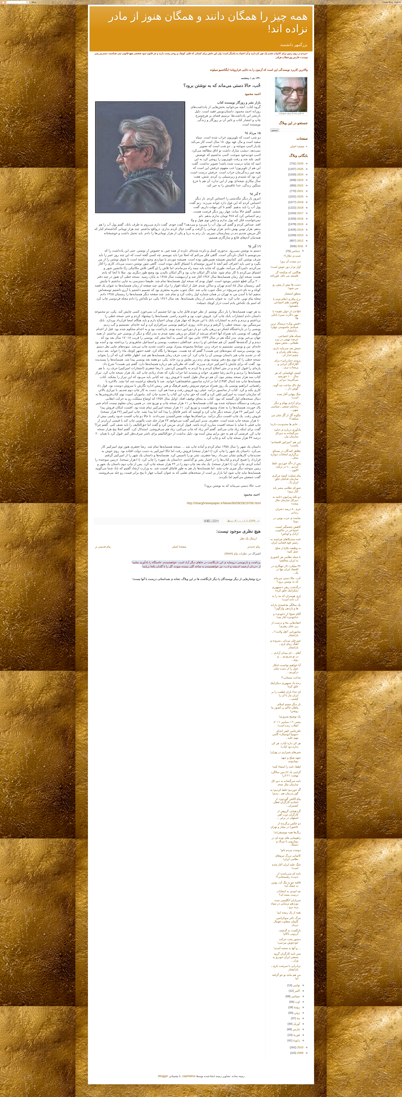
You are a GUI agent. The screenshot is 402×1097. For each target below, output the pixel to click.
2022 (299, 185)
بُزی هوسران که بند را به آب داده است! (286, 597)
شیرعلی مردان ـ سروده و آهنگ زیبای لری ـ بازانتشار (285, 644)
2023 (299, 180)
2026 (299, 163)
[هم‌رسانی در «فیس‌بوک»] (208, 520)
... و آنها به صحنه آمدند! (287, 948)
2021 (299, 191)
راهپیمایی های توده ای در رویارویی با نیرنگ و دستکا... (286, 841)
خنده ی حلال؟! (292, 255)
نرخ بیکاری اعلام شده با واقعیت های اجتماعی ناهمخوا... (287, 302)
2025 (299, 169)
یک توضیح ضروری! (290, 716)
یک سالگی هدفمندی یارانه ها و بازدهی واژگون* (286, 606)
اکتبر (297, 990)
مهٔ (298, 1018)
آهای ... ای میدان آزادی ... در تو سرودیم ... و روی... (286, 656)
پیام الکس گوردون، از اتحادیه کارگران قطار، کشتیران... (287, 802)
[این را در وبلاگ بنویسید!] (214, 520)
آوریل (296, 1023)
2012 (299, 240)
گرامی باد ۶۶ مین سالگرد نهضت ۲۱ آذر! (286, 774)
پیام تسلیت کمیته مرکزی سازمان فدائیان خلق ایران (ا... (286, 479)
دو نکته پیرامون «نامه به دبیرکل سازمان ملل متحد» (287, 500)
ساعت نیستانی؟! (291, 677)
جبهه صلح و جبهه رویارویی (291, 759)
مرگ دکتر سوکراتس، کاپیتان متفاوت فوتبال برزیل (287, 921)
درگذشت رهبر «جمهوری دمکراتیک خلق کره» (286, 589)
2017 (299, 213)
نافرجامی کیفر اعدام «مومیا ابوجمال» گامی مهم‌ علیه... (286, 734)
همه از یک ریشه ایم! (289, 912)
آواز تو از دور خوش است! (286, 266)
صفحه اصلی (297, 146)
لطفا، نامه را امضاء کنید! (286, 766)
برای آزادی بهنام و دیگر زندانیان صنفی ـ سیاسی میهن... (286, 406)
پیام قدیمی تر (103, 546)
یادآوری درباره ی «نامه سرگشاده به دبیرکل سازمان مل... (287, 433)
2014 (299, 229)
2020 (299, 196)
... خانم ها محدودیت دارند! (285, 424)
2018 (299, 207)
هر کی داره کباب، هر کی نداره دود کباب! (286, 745)
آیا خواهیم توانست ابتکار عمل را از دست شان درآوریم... (287, 668)
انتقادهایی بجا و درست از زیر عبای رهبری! (286, 624)
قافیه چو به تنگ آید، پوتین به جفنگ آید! (286, 884)
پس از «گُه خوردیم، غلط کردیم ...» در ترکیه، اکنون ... (286, 467)
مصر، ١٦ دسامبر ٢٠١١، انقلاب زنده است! (287, 723)
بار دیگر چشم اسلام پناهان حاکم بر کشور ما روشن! (286, 708)
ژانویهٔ (296, 1040)
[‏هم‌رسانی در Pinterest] (205, 520)
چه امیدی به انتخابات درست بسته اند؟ (289, 893)
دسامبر (295, 251)
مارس (296, 1029)
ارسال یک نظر (248, 538)
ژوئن (296, 1012)
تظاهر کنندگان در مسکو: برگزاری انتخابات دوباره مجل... (286, 454)
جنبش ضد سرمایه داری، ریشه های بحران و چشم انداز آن (286, 352)
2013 (299, 235)
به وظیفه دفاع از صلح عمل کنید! (288, 549)
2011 (300, 246)
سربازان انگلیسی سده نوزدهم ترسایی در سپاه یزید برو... (286, 904)
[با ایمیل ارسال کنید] (217, 520)
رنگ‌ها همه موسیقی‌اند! (287, 832)
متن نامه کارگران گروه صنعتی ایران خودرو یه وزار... (287, 957)
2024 (299, 174)
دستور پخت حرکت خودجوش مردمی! (289, 941)
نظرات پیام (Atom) (236, 553)
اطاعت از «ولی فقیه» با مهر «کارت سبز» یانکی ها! (286, 315)
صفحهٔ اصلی (179, 546)
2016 (299, 218)
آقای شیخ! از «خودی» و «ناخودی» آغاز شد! (287, 615)
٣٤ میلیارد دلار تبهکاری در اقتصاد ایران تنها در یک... (286, 569)
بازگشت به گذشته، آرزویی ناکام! (290, 932)
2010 (299, 1047)
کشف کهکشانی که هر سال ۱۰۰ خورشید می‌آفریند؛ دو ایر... (288, 376)
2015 (299, 224)
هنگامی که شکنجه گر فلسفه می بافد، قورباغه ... (285, 276)
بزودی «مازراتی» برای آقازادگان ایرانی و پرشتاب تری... (287, 364)
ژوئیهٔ (296, 1007)
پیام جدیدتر (253, 546)
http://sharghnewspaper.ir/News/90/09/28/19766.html (224, 503)
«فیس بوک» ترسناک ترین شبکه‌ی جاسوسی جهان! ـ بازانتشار (286, 327)
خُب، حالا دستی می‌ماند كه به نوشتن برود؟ (287, 580)
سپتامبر (295, 996)
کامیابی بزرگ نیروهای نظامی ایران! (288, 857)
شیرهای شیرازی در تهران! (285, 752)
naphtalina (188, 1076)
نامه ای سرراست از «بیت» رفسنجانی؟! (288, 875)
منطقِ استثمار (292, 293)
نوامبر (296, 985)
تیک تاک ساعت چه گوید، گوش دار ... (286, 387)
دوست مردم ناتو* (290, 850)
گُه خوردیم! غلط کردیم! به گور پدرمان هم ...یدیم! (285, 791)
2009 (299, 1052)
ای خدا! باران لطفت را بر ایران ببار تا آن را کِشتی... (286, 695)
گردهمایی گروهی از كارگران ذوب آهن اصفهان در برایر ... (289, 814)
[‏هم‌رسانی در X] (211, 520)
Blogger (163, 1076)
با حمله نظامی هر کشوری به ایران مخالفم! (285, 558)
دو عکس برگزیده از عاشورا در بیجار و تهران (286, 825)
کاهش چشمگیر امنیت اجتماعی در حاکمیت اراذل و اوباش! (288, 530)
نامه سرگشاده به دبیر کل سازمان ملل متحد (286, 782)
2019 (299, 202)
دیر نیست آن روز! (290, 261)
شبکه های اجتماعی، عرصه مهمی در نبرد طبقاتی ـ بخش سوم (288, 339)
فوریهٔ (296, 1034)
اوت (297, 1001)
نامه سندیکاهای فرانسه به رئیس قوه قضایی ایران (285, 541)
